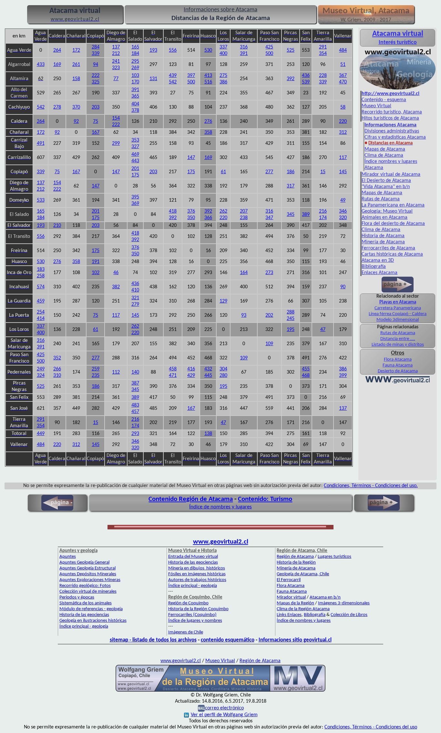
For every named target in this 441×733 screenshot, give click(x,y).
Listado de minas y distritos (398, 344)
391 (244, 53)
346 (343, 211)
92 (76, 121)
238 (244, 217)
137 (116, 47)
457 (135, 411)
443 (135, 161)
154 (116, 118)
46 (115, 272)
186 (290, 172)
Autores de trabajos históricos (197, 580)
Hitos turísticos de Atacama (390, 118)
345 (290, 214)
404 (135, 104)
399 (343, 375)
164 (244, 272)
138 (208, 433)
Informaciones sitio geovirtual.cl (295, 640)
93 (243, 315)
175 (135, 175)
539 (306, 82)
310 (57, 375)
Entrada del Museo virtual (193, 556)
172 (76, 50)
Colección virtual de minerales (88, 591)
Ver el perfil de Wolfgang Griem (224, 714)
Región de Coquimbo (188, 603)
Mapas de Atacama (384, 149)
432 (208, 369)
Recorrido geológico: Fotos (85, 585)
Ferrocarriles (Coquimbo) (192, 614)
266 (57, 369)
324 (41, 375)
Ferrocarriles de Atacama (388, 248)
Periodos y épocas (76, 597)
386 (223, 82)
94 (95, 64)
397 (191, 75)
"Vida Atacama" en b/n (386, 186)
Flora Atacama (398, 359)
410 (135, 290)
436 (306, 75)
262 (223, 211)
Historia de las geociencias (84, 614)
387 (135, 383)
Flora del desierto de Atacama (393, 223)
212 (116, 53)
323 (116, 67)
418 (173, 211)
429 (191, 375)
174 (323, 217)
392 (290, 78)
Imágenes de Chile (185, 632)
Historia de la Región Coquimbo (198, 609)
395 (135, 197)
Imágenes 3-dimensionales (344, 603)
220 (343, 121)
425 (269, 47)
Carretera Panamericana (397, 308)
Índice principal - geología (83, 626)
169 (57, 64)
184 (135, 53)
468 (306, 375)
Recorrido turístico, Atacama (392, 112)
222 (95, 75)
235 (95, 375)
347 (269, 217)
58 (342, 107)
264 (57, 50)
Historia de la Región (296, 562)
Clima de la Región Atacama (303, 609)
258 (41, 276)
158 (76, 78)
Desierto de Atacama (398, 371)
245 (290, 318)
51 (342, 64)
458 (173, 369)
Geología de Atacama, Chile (303, 574)
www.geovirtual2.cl (220, 541)
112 (116, 372)
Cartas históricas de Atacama (392, 254)
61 (223, 172)
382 (116, 287)
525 (290, 50)
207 (244, 211)
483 (135, 405)
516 (208, 82)
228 (323, 75)
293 (135, 433)
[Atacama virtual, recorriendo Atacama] (397, 89)
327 (135, 146)
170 (135, 82)
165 (135, 47)
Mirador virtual (291, 597)
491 (41, 143)
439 (173, 75)
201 (135, 168)
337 (223, 47)
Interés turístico (398, 42)
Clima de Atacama (383, 155)
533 (41, 200)
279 (135, 304)
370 (76, 107)
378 (135, 110)
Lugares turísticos (334, 556)
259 (95, 369)
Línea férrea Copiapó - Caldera (397, 314)
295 (135, 61)
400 (223, 53)
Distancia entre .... (397, 338)
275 (223, 75)
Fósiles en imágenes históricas (197, 574)
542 (173, 82)
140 (135, 372)
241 (116, 61)
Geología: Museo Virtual (387, 211)
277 (269, 172)
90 (342, 287)
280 (223, 375)
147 (191, 157)
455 (306, 369)
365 (135, 96)
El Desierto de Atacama (386, 180)
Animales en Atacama (384, 217)
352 (57, 358)
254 (41, 312)
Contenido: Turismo (265, 499)
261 (76, 64)
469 (135, 154)
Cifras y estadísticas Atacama (395, 137)
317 (290, 186)
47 (322, 329)
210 (57, 225)
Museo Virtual (376, 106)
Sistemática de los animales (85, 603)
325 (95, 82)
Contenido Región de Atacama (191, 499)
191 (95, 261)
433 (41, 64)
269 (135, 67)
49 (342, 200)
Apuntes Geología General (84, 562)
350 (191, 217)
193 (153, 50)
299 (116, 143)
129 (223, 301)
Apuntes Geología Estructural (87, 568)
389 (306, 214)
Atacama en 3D (378, 260)
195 (290, 329)
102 (95, 272)
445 (208, 375)
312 (343, 132)
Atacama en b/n (325, 597)
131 (153, 78)
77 (115, 78)
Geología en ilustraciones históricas (93, 620)
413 (208, 75)
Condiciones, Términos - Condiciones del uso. (371, 485)
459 (41, 301)
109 (269, 343)
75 (95, 121)
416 (191, 369)
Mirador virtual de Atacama (391, 174)
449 (41, 433)
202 (269, 315)
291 (323, 47)
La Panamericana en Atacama (393, 205)
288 (290, 312)
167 (95, 132)
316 (244, 47)
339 (95, 53)
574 (41, 287)
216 (323, 211)
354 (323, 53)
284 (95, 47)
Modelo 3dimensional (397, 319)
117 (343, 157)
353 (135, 140)
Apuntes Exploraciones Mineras (89, 580)
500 (269, 53)
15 (322, 172)
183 (41, 269)
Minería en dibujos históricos (196, 568)
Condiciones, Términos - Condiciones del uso (370, 727)
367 (343, 75)
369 (135, 203)
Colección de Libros (349, 614)
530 (208, 50)
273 (269, 272)
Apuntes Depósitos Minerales (87, 574)
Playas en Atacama (397, 302)
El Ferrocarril (289, 580)
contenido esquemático (227, 640)
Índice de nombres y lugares (220, 507)
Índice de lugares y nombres (195, 620)
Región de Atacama (295, 556)
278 (57, 107)
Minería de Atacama (383, 242)
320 (343, 217)
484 (343, 50)
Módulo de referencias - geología (91, 609)
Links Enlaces (289, 614)
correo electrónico (224, 708)
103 (135, 75)
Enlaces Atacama (379, 272)
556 (173, 50)
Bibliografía (374, 266)
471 (173, 375)
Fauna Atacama (398, 365)
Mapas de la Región (295, 603)
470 (343, 82)
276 (208, 121)
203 (95, 107)
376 (191, 211)
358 (208, 132)
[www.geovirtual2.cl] (397, 382)
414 (41, 318)
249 (41, 369)
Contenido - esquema (384, 99)
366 (208, 217)
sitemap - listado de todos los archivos (153, 640)
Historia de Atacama (383, 236)
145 (343, 172)
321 (135, 298)
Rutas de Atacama (381, 199)
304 (223, 369)
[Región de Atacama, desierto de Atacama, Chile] (220, 691)
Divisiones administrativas (391, 131)
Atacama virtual (397, 34)
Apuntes (67, 556)
